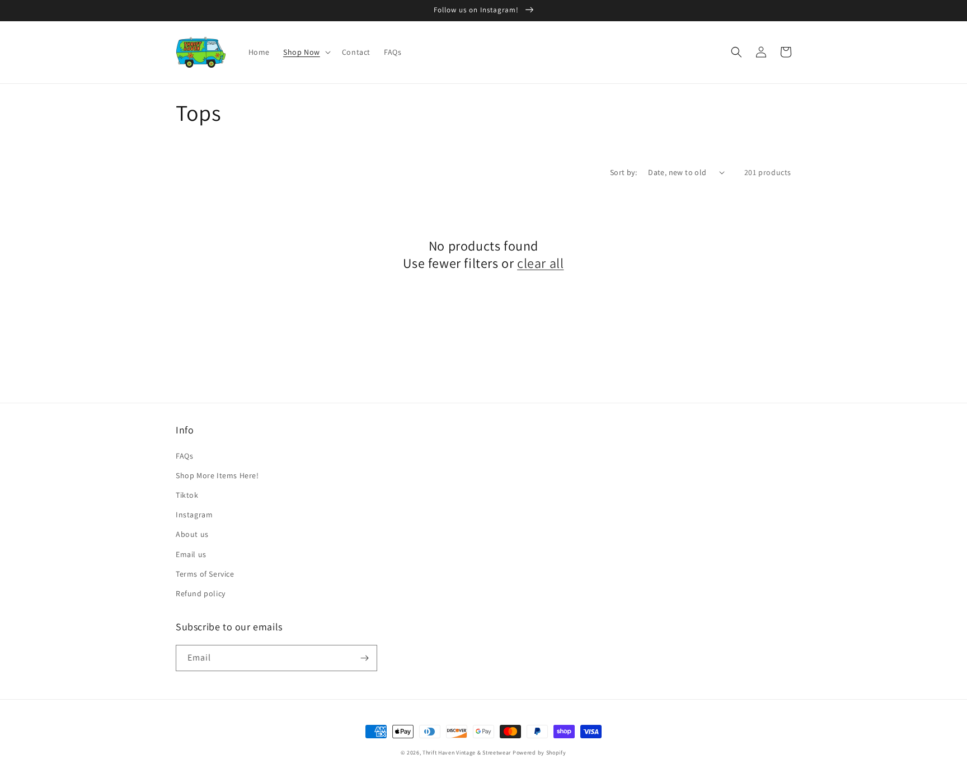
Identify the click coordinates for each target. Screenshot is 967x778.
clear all (540, 263)
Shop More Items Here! (217, 475)
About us (192, 534)
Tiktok (187, 495)
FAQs (184, 456)
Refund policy (201, 593)
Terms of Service (205, 574)
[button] (305, 52)
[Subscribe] (364, 658)
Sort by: (623, 172)
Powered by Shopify (539, 752)
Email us (191, 554)
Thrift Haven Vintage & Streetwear (467, 752)
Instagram (194, 515)
